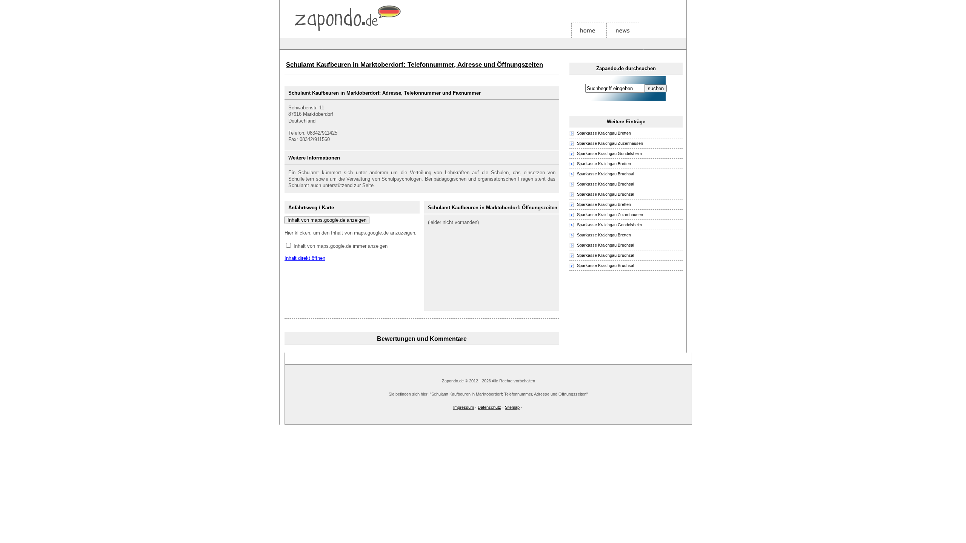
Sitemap (512, 407)
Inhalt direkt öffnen (305, 258)
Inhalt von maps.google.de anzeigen (327, 220)
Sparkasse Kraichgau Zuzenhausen (610, 143)
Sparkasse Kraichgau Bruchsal (605, 174)
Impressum (463, 407)
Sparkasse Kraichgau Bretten (604, 133)
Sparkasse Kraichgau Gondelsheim (609, 153)
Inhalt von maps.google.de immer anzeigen (341, 246)
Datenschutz (489, 407)
